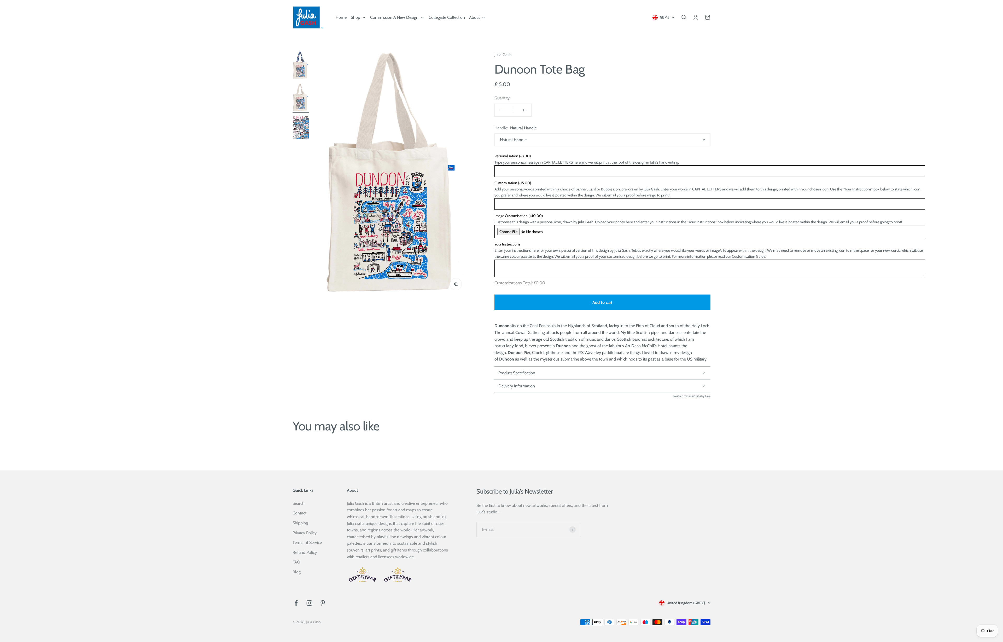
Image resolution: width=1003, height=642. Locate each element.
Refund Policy (305, 552)
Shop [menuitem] (355, 17)
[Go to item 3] (301, 128)
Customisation (512, 183)
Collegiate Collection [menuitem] (447, 17)
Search (299, 503)
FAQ (296, 562)
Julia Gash (503, 54)
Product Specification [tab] (516, 372)
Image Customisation (518, 215)
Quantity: (502, 97)
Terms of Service (307, 542)
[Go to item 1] (301, 66)
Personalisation (512, 156)
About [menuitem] (474, 17)
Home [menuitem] (341, 17)
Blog (297, 571)
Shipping (300, 522)
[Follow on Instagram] (309, 603)
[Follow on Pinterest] (322, 603)
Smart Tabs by (696, 396)
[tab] (602, 386)
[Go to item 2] (301, 98)
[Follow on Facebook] (296, 603)
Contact (299, 513)
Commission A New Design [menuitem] (394, 17)
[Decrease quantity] (502, 110)
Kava (707, 396)
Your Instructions (507, 244)
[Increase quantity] (523, 110)
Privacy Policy (305, 532)
